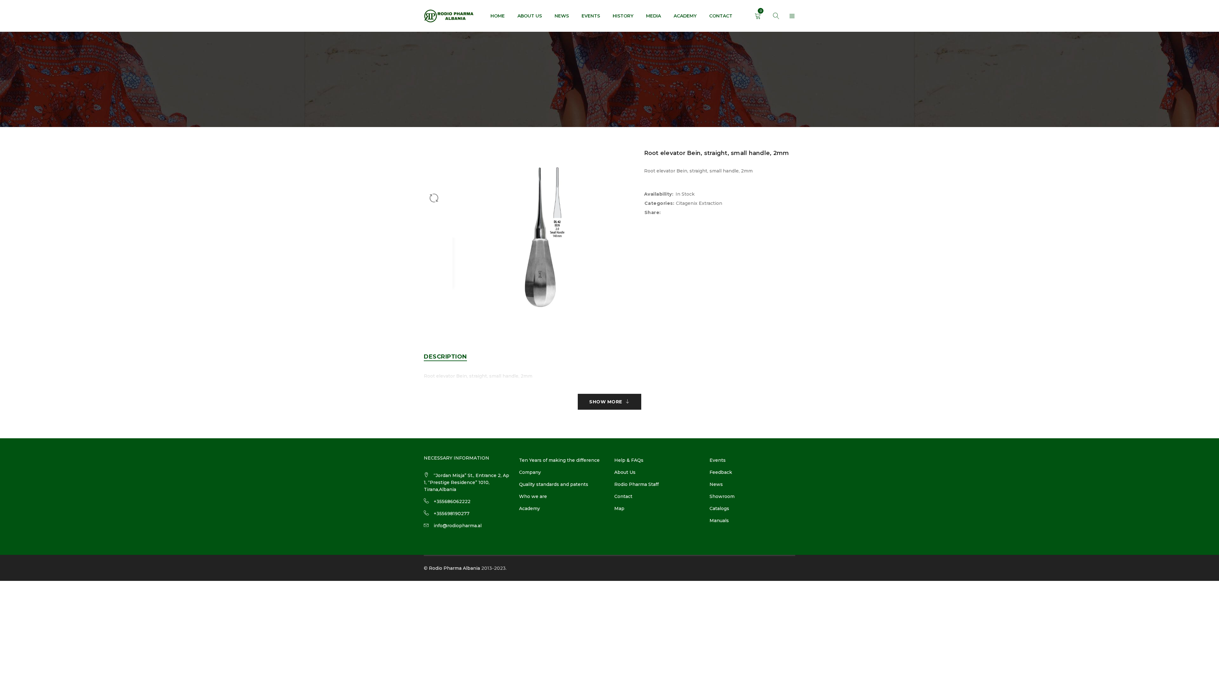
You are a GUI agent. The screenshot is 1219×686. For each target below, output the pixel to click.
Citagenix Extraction (699, 203)
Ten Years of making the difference (559, 460)
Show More (605, 402)
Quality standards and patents (553, 484)
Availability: (659, 194)
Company (530, 472)
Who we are (533, 496)
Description (445, 356)
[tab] (445, 356)
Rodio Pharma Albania (454, 568)
